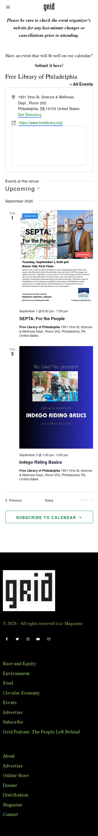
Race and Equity (19, 664)
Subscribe (13, 722)
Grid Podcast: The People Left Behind (41, 732)
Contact (10, 815)
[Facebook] (7, 639)
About (9, 756)
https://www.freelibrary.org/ (41, 122)
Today (49, 500)
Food (8, 683)
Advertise (13, 713)
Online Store (16, 776)
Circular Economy (21, 693)
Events (10, 703)
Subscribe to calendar (46, 517)
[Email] (49, 639)
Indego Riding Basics (40, 462)
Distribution (15, 795)
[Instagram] (28, 639)
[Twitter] (17, 639)
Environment (16, 674)
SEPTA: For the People (42, 318)
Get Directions (30, 114)
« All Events (81, 84)
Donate (10, 785)
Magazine (12, 805)
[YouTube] (38, 639)
